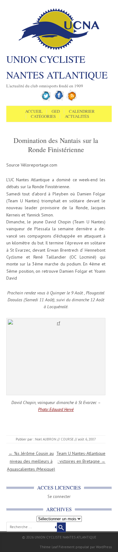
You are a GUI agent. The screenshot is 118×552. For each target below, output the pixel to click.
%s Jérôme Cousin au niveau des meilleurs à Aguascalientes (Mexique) (31, 461)
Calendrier (82, 111)
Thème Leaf (49, 547)
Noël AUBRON (45, 439)
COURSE (67, 439)
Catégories (43, 116)
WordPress (104, 547)
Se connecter (59, 496)
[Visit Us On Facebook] (59, 100)
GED (56, 111)
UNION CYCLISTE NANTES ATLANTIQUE (57, 66)
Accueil (33, 111)
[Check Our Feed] (71, 100)
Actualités (77, 116)
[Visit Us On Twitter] (46, 100)
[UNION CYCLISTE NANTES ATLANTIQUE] (59, 49)
